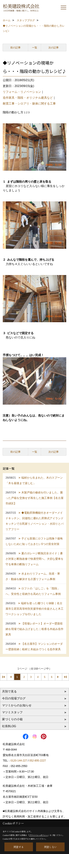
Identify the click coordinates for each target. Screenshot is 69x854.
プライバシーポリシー (38, 835)
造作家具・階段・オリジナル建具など (28, 97)
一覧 (34, 47)
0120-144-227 (18, 760)
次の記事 (53, 47)
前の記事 (15, 47)
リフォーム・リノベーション (22, 91)
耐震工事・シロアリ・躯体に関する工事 (29, 103)
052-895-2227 (37, 760)
